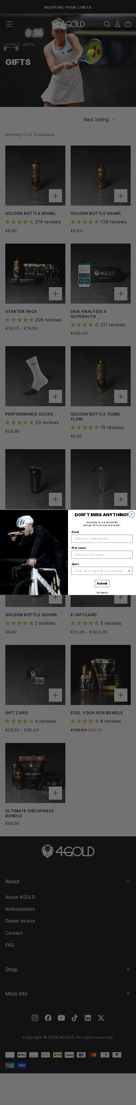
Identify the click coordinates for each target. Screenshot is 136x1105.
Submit (102, 584)
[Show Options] (129, 571)
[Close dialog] (131, 514)
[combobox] (101, 571)
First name (79, 548)
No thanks (102, 592)
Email (75, 532)
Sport (75, 564)
